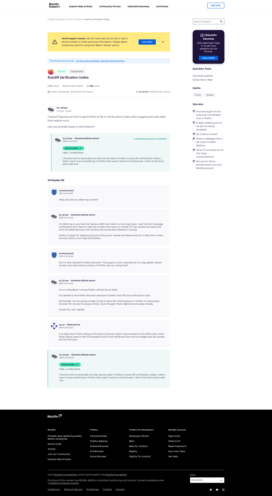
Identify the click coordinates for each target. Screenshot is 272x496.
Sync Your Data (176, 451)
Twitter (52, 449)
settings (209, 95)
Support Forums (65, 19)
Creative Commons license (64, 483)
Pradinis (52, 19)
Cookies (107, 489)
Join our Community (59, 454)
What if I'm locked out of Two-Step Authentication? (209, 153)
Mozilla (55, 416)
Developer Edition (139, 436)
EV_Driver (62, 107)
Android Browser (99, 446)
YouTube (217, 490)
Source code (54, 444)
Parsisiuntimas (98, 436)
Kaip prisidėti (208, 58)
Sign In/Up (216, 5)
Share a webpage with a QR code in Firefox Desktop (209, 142)
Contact (120, 489)
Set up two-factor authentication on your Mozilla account (209, 164)
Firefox (78, 19)
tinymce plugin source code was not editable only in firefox (208, 115)
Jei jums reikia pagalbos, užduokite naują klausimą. (100, 61)
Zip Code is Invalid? (207, 134)
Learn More (147, 42)
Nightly (133, 451)
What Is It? (174, 441)
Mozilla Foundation (116, 474)
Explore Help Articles (80, 6)
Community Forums (110, 6)
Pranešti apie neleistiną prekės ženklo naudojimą (65, 437)
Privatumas (92, 489)
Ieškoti (221, 21)
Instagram (223, 490)
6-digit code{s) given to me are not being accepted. (209, 126)
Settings (65, 92)
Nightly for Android (140, 456)
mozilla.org (54, 489)
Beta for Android (138, 446)
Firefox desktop (99, 441)
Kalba (193, 475)
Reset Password (177, 446)
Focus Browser (98, 456)
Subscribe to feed (202, 79)
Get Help (173, 456)
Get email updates (203, 75)
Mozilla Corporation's (65, 474)
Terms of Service (73, 489)
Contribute (162, 6)
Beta (131, 441)
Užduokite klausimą (138, 6)
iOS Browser (97, 451)
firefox (198, 95)
